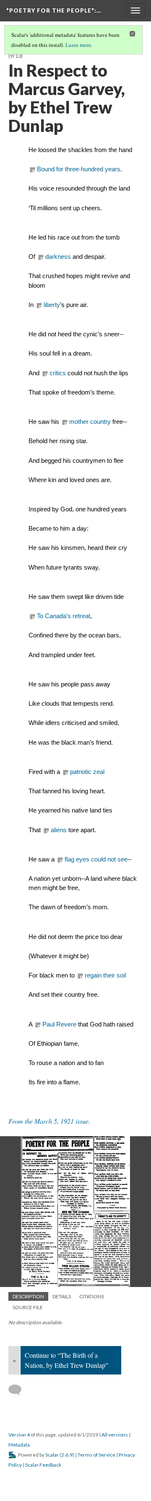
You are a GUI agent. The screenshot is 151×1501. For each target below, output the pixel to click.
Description (28, 1296)
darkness (58, 256)
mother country (90, 421)
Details (61, 1296)
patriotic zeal (87, 772)
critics (57, 373)
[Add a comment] (18, 1390)
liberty (52, 305)
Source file (28, 1307)
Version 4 (19, 1434)
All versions (115, 1434)
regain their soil (105, 975)
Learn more (78, 45)
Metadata (19, 1445)
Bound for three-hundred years (78, 169)
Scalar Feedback (43, 1465)
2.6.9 (67, 1455)
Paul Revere (59, 1024)
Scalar (52, 1455)
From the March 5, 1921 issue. (49, 1121)
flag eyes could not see (96, 859)
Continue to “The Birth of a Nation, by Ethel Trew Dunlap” (66, 1360)
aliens (59, 830)
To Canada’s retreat (63, 616)
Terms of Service (96, 1455)
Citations (91, 1296)
